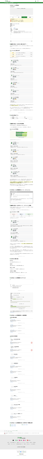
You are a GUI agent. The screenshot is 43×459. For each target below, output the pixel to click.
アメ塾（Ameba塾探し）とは (13, 442)
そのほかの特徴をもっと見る (21, 303)
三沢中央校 (11, 349)
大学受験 (21, 440)
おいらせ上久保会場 (12, 356)
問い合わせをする (12, 312)
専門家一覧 (31, 442)
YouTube (29, 440)
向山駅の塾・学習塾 (25, 424)
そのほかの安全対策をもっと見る (21, 308)
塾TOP (4, 3)
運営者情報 (34, 442)
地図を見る (12, 343)
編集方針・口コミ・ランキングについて (21, 442)
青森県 (6, 3)
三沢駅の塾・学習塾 (13, 424)
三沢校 (11, 341)
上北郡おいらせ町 (9, 3)
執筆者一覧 (28, 442)
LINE (17, 440)
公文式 (6, 431)
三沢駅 (12, 3)
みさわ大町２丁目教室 (12, 319)
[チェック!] (32, 342)
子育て (25, 440)
